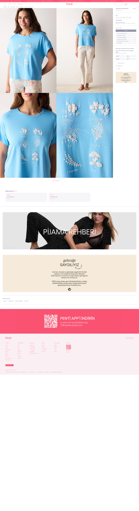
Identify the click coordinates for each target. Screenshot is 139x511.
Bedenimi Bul (120, 20)
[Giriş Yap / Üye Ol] (132, 4)
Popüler (7, 342)
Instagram (55, 345)
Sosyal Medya (57, 342)
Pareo (18, 348)
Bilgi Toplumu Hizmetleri (33, 353)
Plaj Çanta (19, 358)
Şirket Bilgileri (32, 351)
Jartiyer (6, 346)
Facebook (55, 346)
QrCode (68, 347)
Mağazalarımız (32, 345)
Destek (43, 342)
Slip (6, 356)
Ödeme (43, 345)
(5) (135, 8)
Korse (6, 353)
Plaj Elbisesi (19, 356)
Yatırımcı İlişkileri (32, 348)
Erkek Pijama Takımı (8, 358)
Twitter (55, 348)
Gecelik (6, 348)
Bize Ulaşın (43, 351)
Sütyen (6, 345)
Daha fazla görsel (55, 180)
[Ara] (115, 4)
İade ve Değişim (44, 348)
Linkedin (55, 351)
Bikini (18, 345)
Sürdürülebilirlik (32, 346)
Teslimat (43, 346)
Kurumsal (32, 342)
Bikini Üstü (19, 351)
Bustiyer (6, 351)
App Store (68, 350)
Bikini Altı (19, 353)
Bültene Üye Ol (10, 365)
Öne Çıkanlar (20, 342)
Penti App (68, 342)
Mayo (18, 346)
